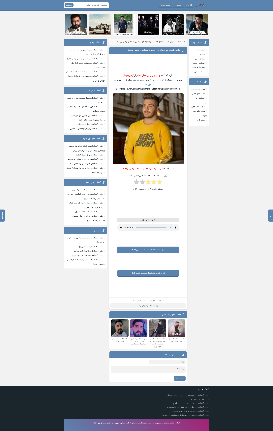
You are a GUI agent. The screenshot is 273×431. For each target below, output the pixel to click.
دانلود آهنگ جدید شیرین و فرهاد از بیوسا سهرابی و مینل (185, 415)
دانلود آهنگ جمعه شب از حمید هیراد (87, 255)
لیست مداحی (199, 71)
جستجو (69, 5)
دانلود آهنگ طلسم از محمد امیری (89, 211)
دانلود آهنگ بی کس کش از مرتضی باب (86, 163)
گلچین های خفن (198, 106)
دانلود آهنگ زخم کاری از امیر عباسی (88, 251)
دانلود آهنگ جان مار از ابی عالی (90, 124)
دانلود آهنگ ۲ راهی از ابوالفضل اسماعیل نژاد (85, 128)
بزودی (202, 54)
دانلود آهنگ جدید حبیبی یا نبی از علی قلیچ (85, 58)
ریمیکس (178, 5)
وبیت (127, 427)
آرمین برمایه (128, 75)
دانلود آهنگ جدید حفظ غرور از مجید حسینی (84, 71)
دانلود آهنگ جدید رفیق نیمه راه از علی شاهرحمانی (188, 407)
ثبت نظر (179, 378)
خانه (183, 41)
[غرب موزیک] (202, 5)
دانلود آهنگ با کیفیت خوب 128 (147, 273)
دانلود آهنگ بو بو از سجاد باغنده (89, 155)
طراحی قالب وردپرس (139, 427)
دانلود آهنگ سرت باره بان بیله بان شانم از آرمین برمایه (154, 50)
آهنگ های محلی (198, 93)
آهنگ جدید (165, 5)
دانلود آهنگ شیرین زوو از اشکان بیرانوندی (85, 159)
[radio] (159, 182)
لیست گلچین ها (198, 67)
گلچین (189, 5)
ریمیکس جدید (199, 63)
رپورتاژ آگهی (200, 58)
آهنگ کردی (200, 120)
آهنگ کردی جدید (172, 41)
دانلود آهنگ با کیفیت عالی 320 (147, 249)
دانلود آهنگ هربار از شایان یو (91, 246)
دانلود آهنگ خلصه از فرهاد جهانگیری (87, 190)
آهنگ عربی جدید (198, 89)
